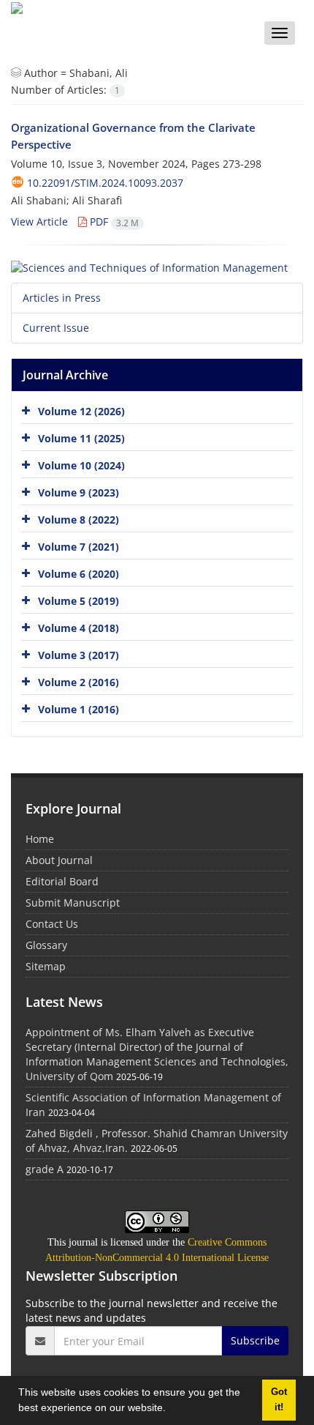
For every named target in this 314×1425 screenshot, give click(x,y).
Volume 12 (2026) (81, 411)
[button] (171, 1409)
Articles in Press (62, 298)
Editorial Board (62, 881)
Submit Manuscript (73, 902)
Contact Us (52, 924)
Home (40, 839)
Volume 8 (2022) (78, 520)
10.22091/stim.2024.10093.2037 (105, 183)
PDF (113, 221)
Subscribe (255, 1340)
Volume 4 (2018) (78, 628)
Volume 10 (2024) (81, 465)
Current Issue (56, 328)
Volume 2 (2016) (78, 682)
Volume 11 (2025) (81, 438)
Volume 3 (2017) (78, 655)
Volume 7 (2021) (78, 547)
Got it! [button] (279, 1400)
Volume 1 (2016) (78, 709)
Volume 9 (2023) (78, 492)
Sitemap (46, 966)
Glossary (46, 945)
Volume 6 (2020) (78, 574)
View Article (39, 221)
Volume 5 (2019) (78, 601)
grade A (45, 1169)
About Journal (59, 860)
